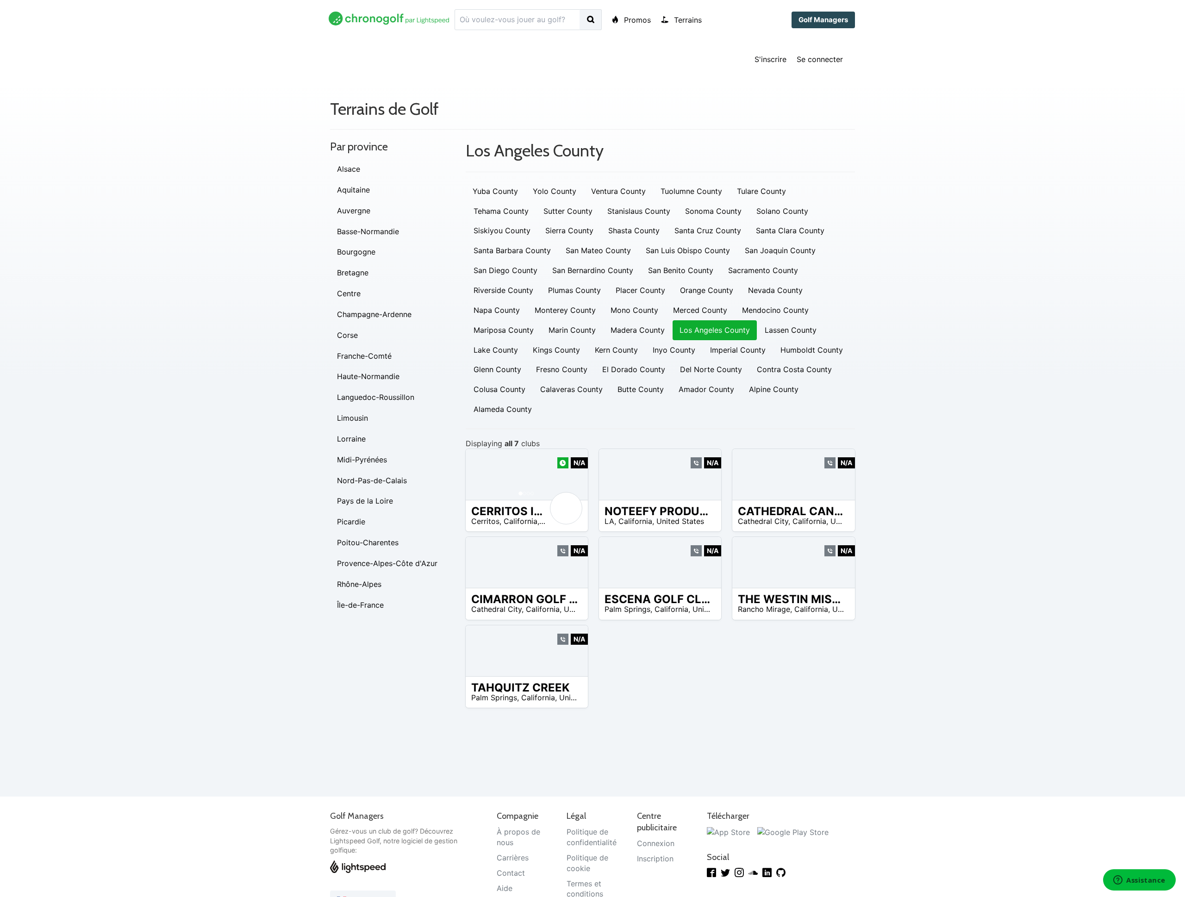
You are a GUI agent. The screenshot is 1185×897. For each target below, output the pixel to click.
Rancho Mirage (764, 609)
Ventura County (618, 191)
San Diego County (505, 270)
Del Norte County (711, 369)
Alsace (348, 169)
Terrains (687, 20)
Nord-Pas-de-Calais (372, 480)
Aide (504, 888)
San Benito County (680, 270)
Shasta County (634, 230)
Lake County (496, 350)
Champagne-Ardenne (374, 314)
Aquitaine (353, 189)
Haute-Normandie (368, 376)
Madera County (638, 330)
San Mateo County (598, 250)
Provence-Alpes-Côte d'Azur (387, 563)
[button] (482, 474)
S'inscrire (770, 59)
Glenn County (497, 369)
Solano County (782, 211)
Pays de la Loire (365, 500)
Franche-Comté (364, 356)
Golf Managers (823, 19)
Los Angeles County (715, 330)
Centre (349, 293)
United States (680, 521)
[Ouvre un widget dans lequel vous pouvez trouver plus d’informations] (1139, 880)
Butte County (640, 389)
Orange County (706, 290)
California (520, 521)
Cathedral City (763, 521)
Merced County (700, 310)
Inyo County (674, 350)
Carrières (513, 857)
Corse (347, 335)
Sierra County (569, 230)
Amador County (706, 389)
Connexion (655, 843)
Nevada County (775, 290)
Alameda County (503, 409)
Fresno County (561, 369)
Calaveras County (571, 389)
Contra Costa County (794, 369)
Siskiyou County (502, 230)
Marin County (572, 330)
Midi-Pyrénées (362, 459)
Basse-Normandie (368, 231)
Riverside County (503, 290)
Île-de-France (360, 605)
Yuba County (495, 191)
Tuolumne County (691, 191)
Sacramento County (763, 270)
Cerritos (485, 521)
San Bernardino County (592, 270)
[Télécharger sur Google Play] (793, 831)
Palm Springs (627, 609)
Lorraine (351, 438)
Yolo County (554, 191)
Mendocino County (775, 310)
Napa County (497, 310)
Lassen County (791, 330)
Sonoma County (713, 211)
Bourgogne (356, 251)
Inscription (655, 858)
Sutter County (567, 211)
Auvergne (353, 210)
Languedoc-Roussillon (375, 397)
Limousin (352, 418)
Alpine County (773, 389)
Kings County (556, 350)
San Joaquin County (780, 250)
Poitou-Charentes (368, 542)
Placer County (640, 290)
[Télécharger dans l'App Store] (728, 831)
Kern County (616, 350)
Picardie (351, 521)
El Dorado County (633, 369)
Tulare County (761, 191)
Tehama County (501, 211)
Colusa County (499, 389)
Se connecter (820, 59)
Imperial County (738, 350)
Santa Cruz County (707, 230)
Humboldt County (811, 350)
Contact (511, 873)
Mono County (634, 310)
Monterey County (565, 310)
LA (609, 521)
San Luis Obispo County (688, 250)
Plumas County (574, 290)
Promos (636, 20)
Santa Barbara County (512, 250)
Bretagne (352, 272)
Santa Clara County (790, 230)
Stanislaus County (638, 211)
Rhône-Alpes (359, 584)
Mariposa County (504, 330)
